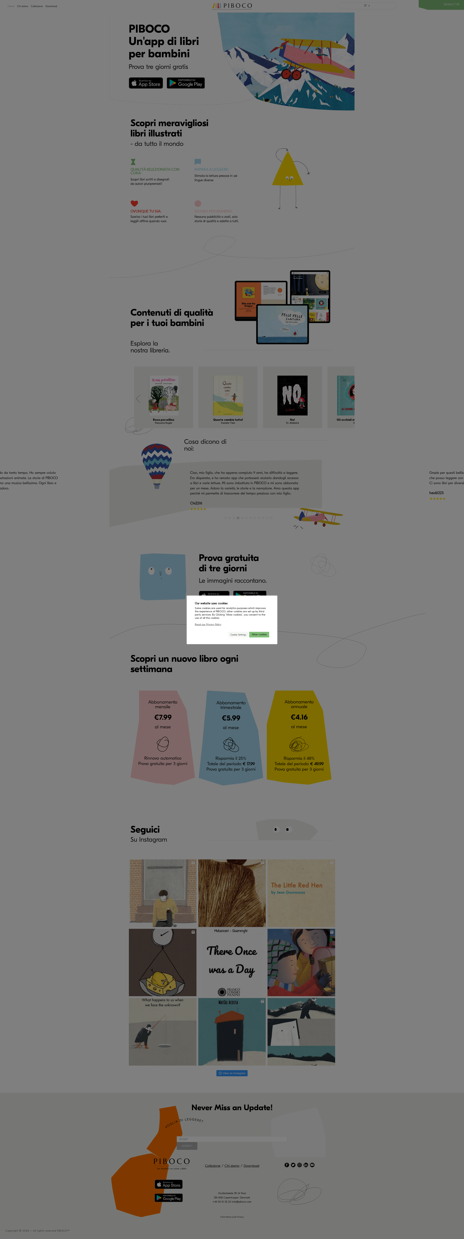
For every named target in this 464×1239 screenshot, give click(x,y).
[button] (224, 634)
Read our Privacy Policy (208, 624)
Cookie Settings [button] (238, 634)
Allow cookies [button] (259, 634)
